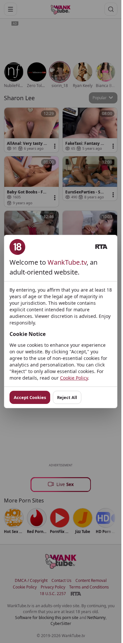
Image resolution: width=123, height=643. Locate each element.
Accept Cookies (30, 397)
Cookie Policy (74, 378)
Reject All (67, 397)
